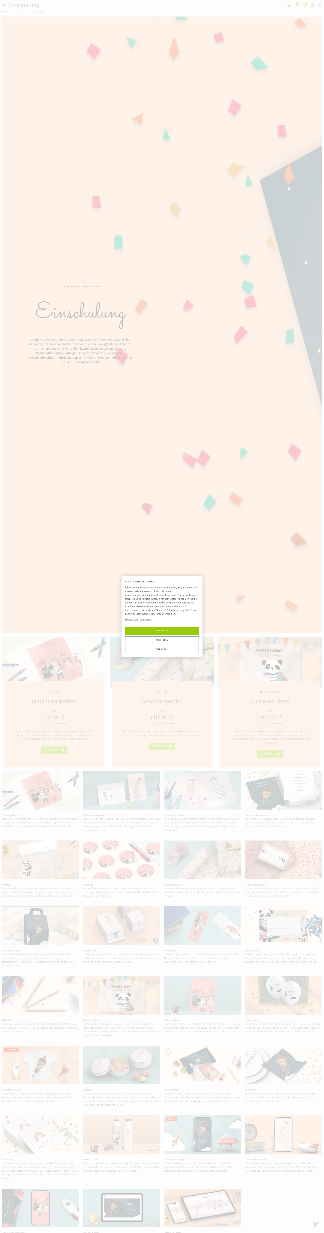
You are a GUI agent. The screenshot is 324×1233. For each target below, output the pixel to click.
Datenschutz (131, 619)
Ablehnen (162, 640)
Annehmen (162, 630)
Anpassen (162, 649)
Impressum (146, 619)
